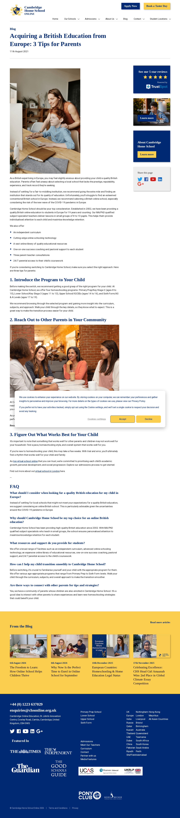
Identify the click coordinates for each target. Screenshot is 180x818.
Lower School (88, 715)
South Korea (142, 744)
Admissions (90, 19)
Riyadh (129, 751)
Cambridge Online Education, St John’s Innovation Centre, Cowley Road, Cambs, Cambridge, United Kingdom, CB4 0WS (35, 720)
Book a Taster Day (156, 5)
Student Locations (158, 19)
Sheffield (131, 754)
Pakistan (130, 747)
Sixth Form (86, 722)
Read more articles (160, 622)
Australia (140, 729)
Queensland (142, 733)
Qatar (129, 726)
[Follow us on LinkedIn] (160, 179)
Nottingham (142, 711)
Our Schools (70, 19)
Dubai (129, 740)
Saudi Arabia (142, 747)
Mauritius (153, 715)
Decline (148, 419)
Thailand (130, 733)
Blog (125, 19)
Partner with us (88, 755)
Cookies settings (97, 419)
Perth (138, 751)
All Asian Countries (158, 719)
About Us (109, 19)
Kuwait (129, 729)
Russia (129, 722)
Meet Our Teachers (90, 744)
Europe (130, 715)
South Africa (142, 740)
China (129, 744)
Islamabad (141, 754)
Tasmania (141, 737)
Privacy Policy (138, 401)
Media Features (88, 759)
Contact (137, 19)
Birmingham (142, 726)
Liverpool (140, 719)
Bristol (139, 722)
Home (55, 19)
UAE (128, 737)
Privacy (75, 808)
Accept (122, 419)
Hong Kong (154, 711)
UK (127, 711)
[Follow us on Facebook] (146, 179)
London (140, 715)
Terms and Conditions (58, 808)
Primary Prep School (91, 711)
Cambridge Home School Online (27, 10)
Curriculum (86, 748)
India (128, 719)
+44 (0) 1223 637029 (26, 704)
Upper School (87, 719)
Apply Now (130, 5)
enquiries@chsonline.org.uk (33, 710)
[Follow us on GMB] (141, 184)
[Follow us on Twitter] (140, 179)
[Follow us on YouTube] (153, 179)
